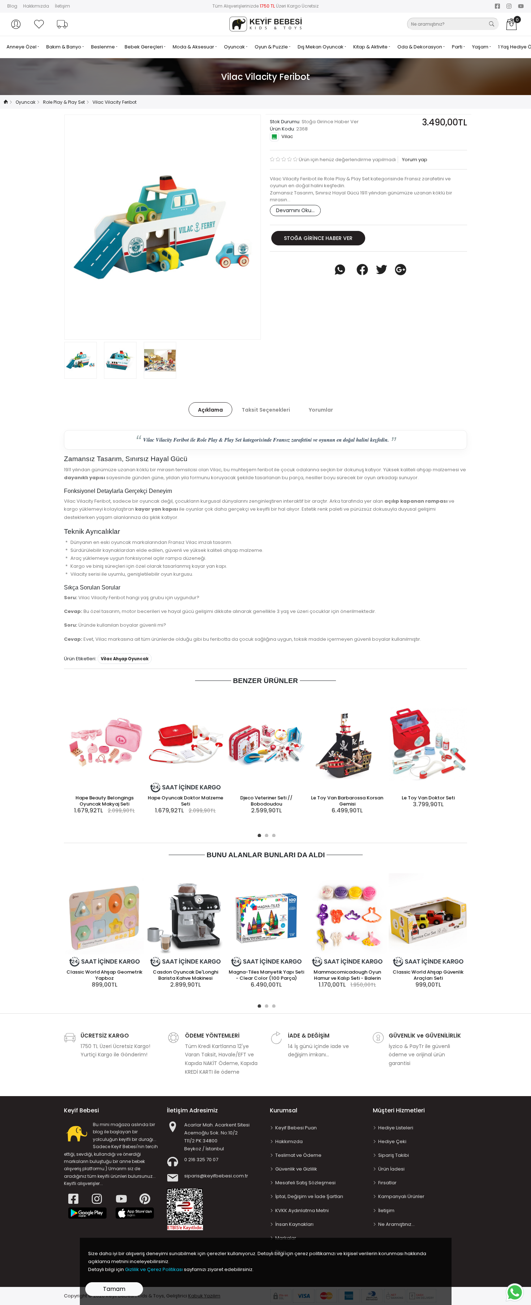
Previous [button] (81, 227)
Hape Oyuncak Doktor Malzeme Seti (185, 800)
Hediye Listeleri (395, 1127)
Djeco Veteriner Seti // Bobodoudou (266, 800)
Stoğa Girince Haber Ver (318, 238)
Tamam (114, 1289)
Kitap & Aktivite (371, 46)
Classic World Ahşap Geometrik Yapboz (104, 975)
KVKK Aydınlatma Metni (302, 1210)
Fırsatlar (387, 1182)
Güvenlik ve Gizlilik (296, 1169)
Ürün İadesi (391, 1169)
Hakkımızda (36, 6)
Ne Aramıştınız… (396, 1224)
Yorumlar (321, 409)
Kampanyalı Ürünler (401, 1196)
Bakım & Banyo (64, 46)
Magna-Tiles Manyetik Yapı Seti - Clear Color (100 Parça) (266, 975)
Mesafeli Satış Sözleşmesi (305, 1182)
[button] (15, 24)
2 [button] (265, 834)
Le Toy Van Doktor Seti (428, 797)
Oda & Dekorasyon (420, 46)
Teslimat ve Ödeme (298, 1155)
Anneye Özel (22, 46)
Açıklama (210, 409)
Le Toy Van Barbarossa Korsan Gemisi (347, 800)
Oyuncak (235, 46)
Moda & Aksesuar (194, 46)
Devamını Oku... (295, 210)
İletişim (62, 6)
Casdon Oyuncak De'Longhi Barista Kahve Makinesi (185, 975)
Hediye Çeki (392, 1141)
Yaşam (480, 46)
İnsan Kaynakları (294, 1224)
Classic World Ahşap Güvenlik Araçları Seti (428, 975)
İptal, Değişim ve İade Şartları (309, 1196)
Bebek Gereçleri (144, 46)
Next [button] (243, 227)
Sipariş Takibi (393, 1155)
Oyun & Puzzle (272, 46)
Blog (12, 6)
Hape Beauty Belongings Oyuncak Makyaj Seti (104, 800)
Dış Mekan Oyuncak (321, 46)
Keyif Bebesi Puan (296, 1127)
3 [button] (273, 834)
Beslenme (103, 46)
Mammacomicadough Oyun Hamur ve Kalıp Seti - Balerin (347, 975)
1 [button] (258, 834)
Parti (457, 46)
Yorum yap (414, 159)
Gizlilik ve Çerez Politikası (154, 1269)
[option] (162, 227)
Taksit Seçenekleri (266, 409)
